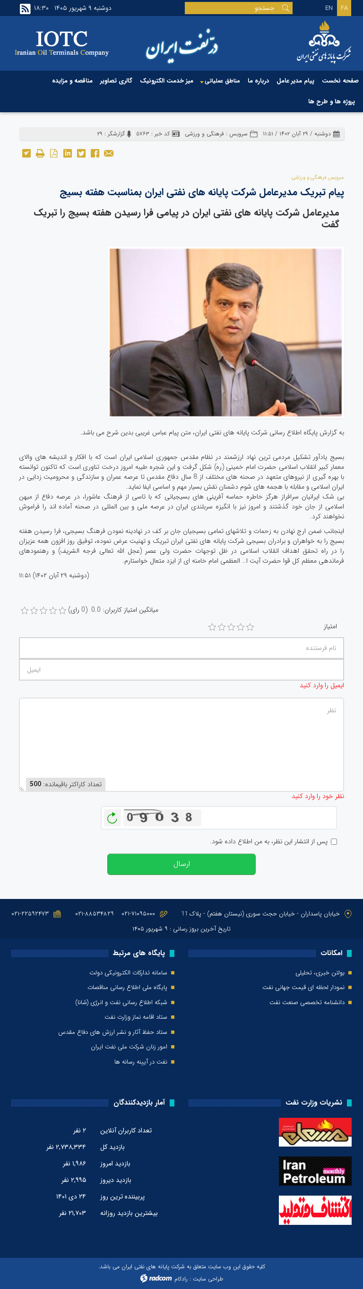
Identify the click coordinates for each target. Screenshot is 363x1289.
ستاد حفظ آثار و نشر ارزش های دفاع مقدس (112, 1032)
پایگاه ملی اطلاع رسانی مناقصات (127, 987)
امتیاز (330, 627)
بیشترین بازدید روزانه (129, 1213)
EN (329, 8)
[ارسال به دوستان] (108, 153)
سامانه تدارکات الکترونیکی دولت (128, 973)
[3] (231, 627)
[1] (212, 627)
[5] (250, 627)
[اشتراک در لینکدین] (67, 153)
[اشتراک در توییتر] (81, 153)
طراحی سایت (208, 1278)
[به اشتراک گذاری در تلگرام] (26, 153)
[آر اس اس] (25, 9)
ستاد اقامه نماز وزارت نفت (135, 1017)
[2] (221, 627)
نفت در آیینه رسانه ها (140, 1062)
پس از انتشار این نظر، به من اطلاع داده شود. (269, 842)
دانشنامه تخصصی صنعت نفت (307, 1002)
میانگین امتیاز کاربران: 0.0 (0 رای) (113, 610)
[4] (240, 627)
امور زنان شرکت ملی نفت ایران (129, 1047)
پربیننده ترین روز (122, 1196)
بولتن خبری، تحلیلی (320, 973)
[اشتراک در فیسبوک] (95, 153)
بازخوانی (112, 815)
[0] (24, 611)
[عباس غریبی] (226, 332)
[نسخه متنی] (40, 153)
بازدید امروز (115, 1163)
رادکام (181, 1278)
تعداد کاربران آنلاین (126, 1130)
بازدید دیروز (115, 1180)
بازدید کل (112, 1147)
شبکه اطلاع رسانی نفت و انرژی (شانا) (121, 1002)
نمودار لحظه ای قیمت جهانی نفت (303, 987)
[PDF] (54, 153)
